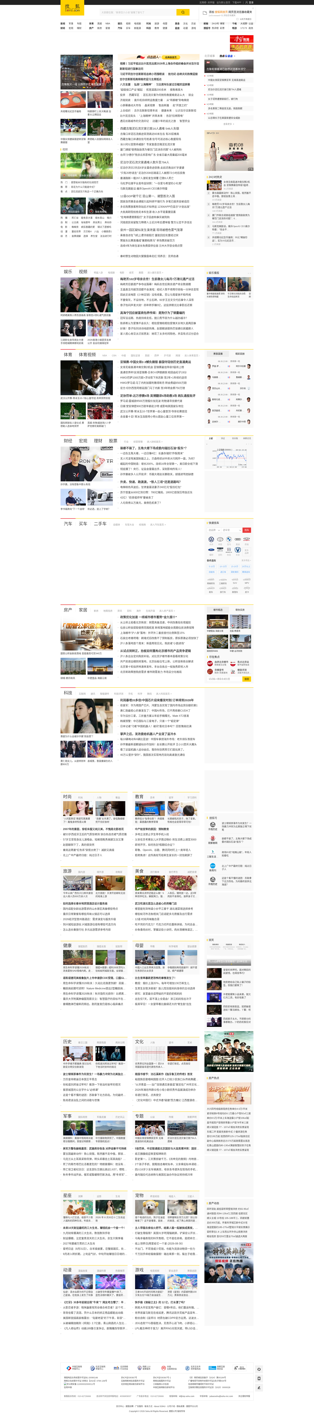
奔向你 (108, 222)
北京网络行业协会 (124, 1368)
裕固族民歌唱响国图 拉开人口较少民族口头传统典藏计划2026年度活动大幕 (179, 1079)
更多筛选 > (246, 560)
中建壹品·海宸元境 (215, 631)
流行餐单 (154, 872)
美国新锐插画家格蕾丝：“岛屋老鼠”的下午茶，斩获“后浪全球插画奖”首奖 (105, 1318)
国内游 (81, 872)
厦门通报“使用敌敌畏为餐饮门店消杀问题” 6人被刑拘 (151, 149)
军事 (71, 23)
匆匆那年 (86, 222)
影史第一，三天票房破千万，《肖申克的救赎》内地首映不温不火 (172, 1159)
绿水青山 (100, 217)
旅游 (157, 23)
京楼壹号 (219, 670)
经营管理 (138, 441)
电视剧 (137, 23)
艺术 (189, 1042)
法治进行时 (106, 236)
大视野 (243, 23)
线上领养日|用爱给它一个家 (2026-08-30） (159, 1243)
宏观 (71, 28)
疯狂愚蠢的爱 (88, 227)
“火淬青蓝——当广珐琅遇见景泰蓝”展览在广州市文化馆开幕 (170, 1084)
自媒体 (116, 524)
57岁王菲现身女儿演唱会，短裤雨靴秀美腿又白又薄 (93, 839)
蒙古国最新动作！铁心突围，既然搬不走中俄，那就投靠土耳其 (99, 1153)
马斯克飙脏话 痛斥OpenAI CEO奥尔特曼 (143, 188)
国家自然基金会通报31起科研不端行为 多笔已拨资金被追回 (154, 201)
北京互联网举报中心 (100, 1368)
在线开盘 (150, 611)
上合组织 (125, 110)
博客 (222, 23)
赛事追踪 (192, 1270)
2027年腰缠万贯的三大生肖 (79, 1243)
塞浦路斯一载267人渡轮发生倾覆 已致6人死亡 (147, 178)
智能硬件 (104, 693)
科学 (139, 693)
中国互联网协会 (172, 1368)
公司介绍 (171, 1406)
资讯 (119, 611)
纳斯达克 (247, 438)
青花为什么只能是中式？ (83, 187)
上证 (211, 438)
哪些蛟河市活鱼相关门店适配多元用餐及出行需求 (163, 914)
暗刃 (109, 217)
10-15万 (223, 566)
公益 (251, 23)
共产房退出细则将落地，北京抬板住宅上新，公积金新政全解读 (156, 661)
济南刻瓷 (125, 100)
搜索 (246, 679)
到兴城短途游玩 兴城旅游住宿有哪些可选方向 (89, 924)
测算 (80, 1196)
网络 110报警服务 (146, 1368)
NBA (107, 23)
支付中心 (120, 1406)
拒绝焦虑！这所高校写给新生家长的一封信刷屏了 (163, 855)
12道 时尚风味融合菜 (147, 919)
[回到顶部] (259, 1397)
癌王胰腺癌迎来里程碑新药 (150, 1153)
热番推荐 (120, 1270)
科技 (68, 692)
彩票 (222, 28)
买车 (128, 28)
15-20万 (234, 566)
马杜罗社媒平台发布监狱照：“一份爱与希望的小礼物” (151, 183)
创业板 (235, 438)
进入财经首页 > (155, 441)
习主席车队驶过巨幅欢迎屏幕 (173, 84)
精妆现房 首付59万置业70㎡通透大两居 (227, 1236)
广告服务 (139, 1406)
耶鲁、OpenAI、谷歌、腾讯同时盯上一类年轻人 (163, 850)
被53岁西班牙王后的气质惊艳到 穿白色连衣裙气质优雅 (95, 834)
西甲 (156, 355)
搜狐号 (213, 818)
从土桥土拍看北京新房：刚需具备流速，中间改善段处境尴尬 (155, 622)
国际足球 (135, 355)
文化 (185, 23)
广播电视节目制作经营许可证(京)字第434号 (207, 1381)
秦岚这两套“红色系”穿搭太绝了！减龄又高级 (88, 850)
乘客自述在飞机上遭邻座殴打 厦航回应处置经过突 (149, 235)
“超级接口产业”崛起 (131, 89)
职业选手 (173, 1270)
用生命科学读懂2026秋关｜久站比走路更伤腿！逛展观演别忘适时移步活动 (106, 983)
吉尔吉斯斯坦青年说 (146, 110)
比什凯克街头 (128, 115)
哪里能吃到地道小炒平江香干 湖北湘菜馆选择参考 (164, 908)
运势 (99, 1196)
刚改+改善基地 (221, 673)
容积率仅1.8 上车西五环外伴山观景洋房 (227, 1231)
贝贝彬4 (87, 231)
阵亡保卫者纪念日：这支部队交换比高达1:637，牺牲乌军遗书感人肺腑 (104, 1169)
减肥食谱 (192, 872)
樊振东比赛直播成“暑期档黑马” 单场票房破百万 (147, 240)
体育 (68, 354)
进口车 (223, 572)
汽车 (68, 523)
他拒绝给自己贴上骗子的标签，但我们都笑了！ (237, 984)
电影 (121, 272)
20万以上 (246, 566)
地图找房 (108, 611)
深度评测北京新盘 (244, 673)
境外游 (100, 872)
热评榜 (215, 28)
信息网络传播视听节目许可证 (201, 1384)
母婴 (165, 23)
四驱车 (212, 572)
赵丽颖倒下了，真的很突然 (78, 844)
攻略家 (118, 872)
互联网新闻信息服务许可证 (133, 1381)
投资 (122, 95)
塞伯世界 (76, 231)
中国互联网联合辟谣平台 (164, 1387)
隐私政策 (180, 1406)
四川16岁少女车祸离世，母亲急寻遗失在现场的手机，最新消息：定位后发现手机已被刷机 (187, 1169)
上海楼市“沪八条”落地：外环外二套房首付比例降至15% (152, 633)
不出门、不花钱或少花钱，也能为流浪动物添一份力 (165, 1248)
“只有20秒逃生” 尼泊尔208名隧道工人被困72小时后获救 (152, 173)
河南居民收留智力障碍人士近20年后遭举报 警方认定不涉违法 (156, 222)
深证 (223, 438)
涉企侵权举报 (244, 1396)
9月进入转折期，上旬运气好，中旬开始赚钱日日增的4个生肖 (98, 1254)
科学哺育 (173, 946)
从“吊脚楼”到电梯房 (177, 100)
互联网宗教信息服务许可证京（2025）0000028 (209, 1387)
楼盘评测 (242, 670)
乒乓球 (167, 355)
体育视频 (87, 354)
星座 (67, 1195)
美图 (140, 272)
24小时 (215, 23)
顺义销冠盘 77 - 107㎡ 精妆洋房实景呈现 (228, 1127)
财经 (68, 440)
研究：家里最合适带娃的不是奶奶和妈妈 (158, 993)
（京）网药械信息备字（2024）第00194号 (207, 1378)
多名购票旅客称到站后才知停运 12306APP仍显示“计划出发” (155, 206)
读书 (171, 1042)
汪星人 (190, 1196)
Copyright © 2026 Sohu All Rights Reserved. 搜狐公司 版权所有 (157, 1411)
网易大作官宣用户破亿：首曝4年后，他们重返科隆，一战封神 (171, 1307)
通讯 (92, 693)
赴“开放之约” (180, 105)
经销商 (142, 524)
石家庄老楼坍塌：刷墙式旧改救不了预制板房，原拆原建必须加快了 (159, 638)
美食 (139, 871)
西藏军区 (134, 95)
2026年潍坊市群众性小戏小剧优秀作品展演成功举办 (165, 1089)
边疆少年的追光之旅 (164, 121)
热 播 (64, 217)
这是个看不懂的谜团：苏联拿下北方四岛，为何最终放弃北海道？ (101, 1095)
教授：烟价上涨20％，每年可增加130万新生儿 (162, 983)
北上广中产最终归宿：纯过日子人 (82, 855)
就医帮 (118, 946)
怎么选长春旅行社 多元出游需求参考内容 (87, 929)
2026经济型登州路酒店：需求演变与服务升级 (89, 919)
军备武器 (101, 1117)
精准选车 (246, 572)
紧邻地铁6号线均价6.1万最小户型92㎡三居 (229, 1113)
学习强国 (241, 39)
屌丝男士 (98, 222)
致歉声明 (192, 1117)
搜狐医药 (82, 946)
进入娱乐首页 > (155, 272)
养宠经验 (154, 1196)
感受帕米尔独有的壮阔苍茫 (84, 182)
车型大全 (129, 524)
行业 (126, 441)
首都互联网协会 (221, 1368)
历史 (193, 23)
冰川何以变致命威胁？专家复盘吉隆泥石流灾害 (147, 144)
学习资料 (192, 797)
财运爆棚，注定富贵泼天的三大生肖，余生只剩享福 (93, 1238)
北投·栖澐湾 (235, 631)
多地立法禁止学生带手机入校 (152, 834)
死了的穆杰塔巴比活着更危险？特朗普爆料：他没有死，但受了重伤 (102, 1164)
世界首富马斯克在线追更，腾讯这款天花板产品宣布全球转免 (170, 1312)
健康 (165, 28)
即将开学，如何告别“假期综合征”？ (155, 844)
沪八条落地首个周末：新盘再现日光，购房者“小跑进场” (152, 643)
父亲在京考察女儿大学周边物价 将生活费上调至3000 (165, 839)
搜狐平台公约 (192, 1406)
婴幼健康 (192, 946)
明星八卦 (98, 272)
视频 (128, 23)
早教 (152, 946)
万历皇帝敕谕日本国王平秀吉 (80, 1079)
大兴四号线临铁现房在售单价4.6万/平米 (227, 1109)
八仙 (96, 231)
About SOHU (160, 1406)
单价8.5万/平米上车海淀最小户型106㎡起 (228, 1118)
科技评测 (118, 693)
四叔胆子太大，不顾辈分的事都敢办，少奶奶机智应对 (237, 1020)
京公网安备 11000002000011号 (81, 1384)
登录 (251, 2)
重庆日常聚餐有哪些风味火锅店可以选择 (86, 914)
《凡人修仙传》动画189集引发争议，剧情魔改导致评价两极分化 (100, 1328)
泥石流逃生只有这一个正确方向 (87, 191)
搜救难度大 (176, 89)
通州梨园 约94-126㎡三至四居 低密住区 (227, 1213)
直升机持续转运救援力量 (148, 100)
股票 (113, 440)
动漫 (185, 28)
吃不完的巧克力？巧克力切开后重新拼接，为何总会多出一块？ (171, 924)
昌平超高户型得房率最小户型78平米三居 (227, 1122)
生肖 (117, 1196)
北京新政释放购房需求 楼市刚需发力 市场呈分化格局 (151, 672)
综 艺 (64, 236)
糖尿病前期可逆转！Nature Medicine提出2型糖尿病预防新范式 (99, 988)
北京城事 (209, 56)
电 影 (64, 227)
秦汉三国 (82, 1042)
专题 (79, 23)
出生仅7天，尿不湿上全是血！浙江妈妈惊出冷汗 (163, 998)
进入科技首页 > (164, 693)
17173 (243, 28)
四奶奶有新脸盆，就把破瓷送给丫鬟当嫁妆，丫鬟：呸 (237, 1008)
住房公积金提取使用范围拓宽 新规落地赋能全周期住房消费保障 (157, 627)
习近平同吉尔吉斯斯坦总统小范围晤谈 (142, 74)
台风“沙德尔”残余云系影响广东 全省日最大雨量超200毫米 (153, 154)
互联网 (82, 693)
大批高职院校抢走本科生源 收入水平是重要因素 (148, 212)
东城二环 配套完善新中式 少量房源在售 (227, 1131)
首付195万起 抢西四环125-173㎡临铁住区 (228, 1136)
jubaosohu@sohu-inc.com (221, 1396)
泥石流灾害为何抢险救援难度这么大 (164, 95)
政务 (251, 28)
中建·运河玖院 (236, 651)
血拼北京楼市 (221, 662)
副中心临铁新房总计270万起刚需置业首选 (228, 1141)
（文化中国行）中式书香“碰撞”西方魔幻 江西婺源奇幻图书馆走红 (172, 1100)
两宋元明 (120, 1042)
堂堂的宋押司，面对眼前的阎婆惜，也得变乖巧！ (237, 971)
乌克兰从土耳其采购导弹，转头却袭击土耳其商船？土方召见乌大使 (102, 1159)
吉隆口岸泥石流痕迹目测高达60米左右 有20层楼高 (149, 134)
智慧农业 (185, 121)
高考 (152, 797)
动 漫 (64, 231)
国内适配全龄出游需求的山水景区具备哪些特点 (90, 908)
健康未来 (166, 110)
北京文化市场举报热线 (196, 1368)
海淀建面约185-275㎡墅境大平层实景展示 (228, 1227)
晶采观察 (150, 105)
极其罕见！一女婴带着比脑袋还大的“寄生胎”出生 (163, 1004)
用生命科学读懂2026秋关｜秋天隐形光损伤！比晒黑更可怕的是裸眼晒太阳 (106, 993)
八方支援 (125, 84)
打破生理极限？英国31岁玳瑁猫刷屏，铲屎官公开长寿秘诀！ (170, 1233)
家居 (107, 28)
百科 (128, 611)
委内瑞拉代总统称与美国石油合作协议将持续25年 (164, 1174)
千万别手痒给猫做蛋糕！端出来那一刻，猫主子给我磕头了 (169, 1254)
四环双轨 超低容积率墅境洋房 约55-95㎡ (228, 1209)
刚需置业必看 (220, 665)
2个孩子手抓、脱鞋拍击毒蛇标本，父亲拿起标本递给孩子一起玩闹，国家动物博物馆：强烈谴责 (190, 1164)
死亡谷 (75, 217)
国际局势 (82, 1117)
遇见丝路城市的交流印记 (134, 121)
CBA (113, 355)
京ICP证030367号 (129, 1378)
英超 (99, 23)
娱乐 (68, 271)
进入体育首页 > (192, 355)
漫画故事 (82, 1270)
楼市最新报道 (243, 665)
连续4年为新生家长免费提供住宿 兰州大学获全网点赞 (151, 245)
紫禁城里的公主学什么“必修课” (81, 1089)
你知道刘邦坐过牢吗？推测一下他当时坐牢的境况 (92, 1084)
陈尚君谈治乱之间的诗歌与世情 (81, 1100)
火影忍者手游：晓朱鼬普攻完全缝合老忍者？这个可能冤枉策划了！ (102, 1307)
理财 (79, 28)
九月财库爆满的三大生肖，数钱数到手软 (86, 1233)
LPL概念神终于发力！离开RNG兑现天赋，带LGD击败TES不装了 (173, 1328)
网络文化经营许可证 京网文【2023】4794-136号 (85, 1381)
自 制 (64, 222)
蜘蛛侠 (75, 227)
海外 (138, 611)
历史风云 (120, 1117)
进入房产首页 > (167, 611)
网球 (177, 355)
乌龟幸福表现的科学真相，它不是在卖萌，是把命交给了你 (169, 1238)
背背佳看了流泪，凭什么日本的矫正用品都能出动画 (93, 1312)
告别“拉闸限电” (174, 115)
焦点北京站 (243, 662)
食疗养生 (173, 872)
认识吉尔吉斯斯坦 (185, 110)
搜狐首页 (72, 8)
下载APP (236, 2)
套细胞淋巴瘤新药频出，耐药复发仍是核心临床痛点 (93, 1004)
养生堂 (94, 236)
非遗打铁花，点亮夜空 (148, 1095)
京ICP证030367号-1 (162, 1378)
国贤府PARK (212, 651)
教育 (157, 28)
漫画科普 (101, 1270)
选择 (86, 236)
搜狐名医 (101, 946)
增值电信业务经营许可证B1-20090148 (81, 1378)
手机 (130, 693)
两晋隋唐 (101, 1042)
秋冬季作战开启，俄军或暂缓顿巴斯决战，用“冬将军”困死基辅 (99, 1174)
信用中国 (68, 1387)
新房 (99, 28)
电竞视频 (154, 1270)
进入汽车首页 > (158, 524)
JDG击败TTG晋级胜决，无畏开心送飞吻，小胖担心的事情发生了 (173, 1323)
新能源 (137, 28)
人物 (99, 797)
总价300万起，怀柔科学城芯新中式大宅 (227, 1222)
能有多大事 (87, 217)
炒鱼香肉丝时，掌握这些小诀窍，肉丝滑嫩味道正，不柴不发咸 (171, 929)
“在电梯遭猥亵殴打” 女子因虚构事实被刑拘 (145, 217)
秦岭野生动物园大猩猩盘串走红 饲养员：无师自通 (149, 256)
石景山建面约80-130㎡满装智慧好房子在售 (229, 1145)
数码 (149, 693)
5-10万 (212, 566)
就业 (191, 95)
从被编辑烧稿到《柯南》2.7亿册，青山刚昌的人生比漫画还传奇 (100, 1323)
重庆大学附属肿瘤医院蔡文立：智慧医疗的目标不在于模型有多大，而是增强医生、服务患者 (116, 998)
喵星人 (172, 1196)
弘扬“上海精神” (143, 84)
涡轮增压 (235, 572)
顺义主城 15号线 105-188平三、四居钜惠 (228, 1218)
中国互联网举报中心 (77, 1368)
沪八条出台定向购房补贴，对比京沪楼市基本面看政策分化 (154, 656)
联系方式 (148, 1406)
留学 (171, 797)
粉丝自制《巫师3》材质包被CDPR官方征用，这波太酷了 (168, 1318)
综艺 (131, 272)
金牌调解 (76, 236)
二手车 (100, 523)
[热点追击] (227, 56)
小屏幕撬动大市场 (130, 105)
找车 (246, 530)
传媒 (171, 1117)
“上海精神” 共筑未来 (151, 115)
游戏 (193, 28)
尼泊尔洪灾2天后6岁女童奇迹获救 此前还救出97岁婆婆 (152, 167)
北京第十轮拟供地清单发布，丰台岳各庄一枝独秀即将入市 (154, 666)
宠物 (139, 1195)
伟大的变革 (241, 47)
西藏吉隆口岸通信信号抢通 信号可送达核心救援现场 (150, 139)
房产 (68, 610)
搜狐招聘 (129, 1406)
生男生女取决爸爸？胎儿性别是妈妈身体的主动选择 (165, 988)
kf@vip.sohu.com (186, 1396)
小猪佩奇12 (107, 231)
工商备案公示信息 (161, 1384)
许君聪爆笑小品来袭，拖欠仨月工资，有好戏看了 (237, 996)
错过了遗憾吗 (104, 227)
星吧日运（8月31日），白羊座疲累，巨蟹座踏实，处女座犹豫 (98, 1248)
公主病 (75, 222)
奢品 (117, 797)
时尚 (67, 796)
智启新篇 (164, 105)
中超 (123, 355)
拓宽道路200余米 (156, 89)
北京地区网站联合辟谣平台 (133, 1384)
